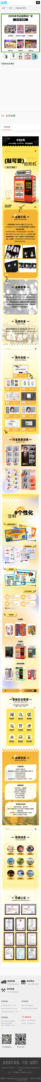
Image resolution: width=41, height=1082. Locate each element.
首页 (3, 8)
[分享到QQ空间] (12, 115)
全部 (10, 8)
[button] (38, 2)
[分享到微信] (9, 115)
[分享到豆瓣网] (14, 115)
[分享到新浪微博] (7, 115)
